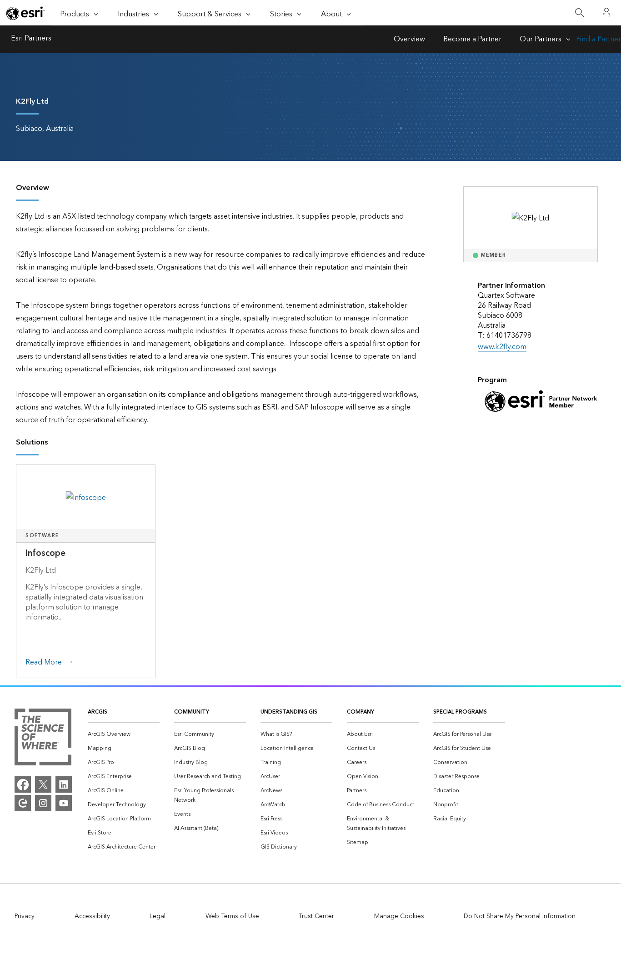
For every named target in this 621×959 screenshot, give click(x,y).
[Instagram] (43, 803)
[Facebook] (23, 784)
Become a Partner (472, 39)
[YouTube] (63, 803)
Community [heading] (191, 712)
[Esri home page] (25, 13)
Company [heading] (360, 712)
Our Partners (540, 39)
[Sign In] (606, 13)
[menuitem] (124, 734)
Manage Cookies (399, 916)
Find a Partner (598, 39)
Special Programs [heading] (460, 712)
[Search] (579, 12)
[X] (43, 784)
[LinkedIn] (63, 784)
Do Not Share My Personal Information (520, 916)
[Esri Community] (23, 803)
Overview (409, 39)
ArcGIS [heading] (97, 712)
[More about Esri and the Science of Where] (43, 739)
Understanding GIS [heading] (288, 712)
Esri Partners (31, 39)
